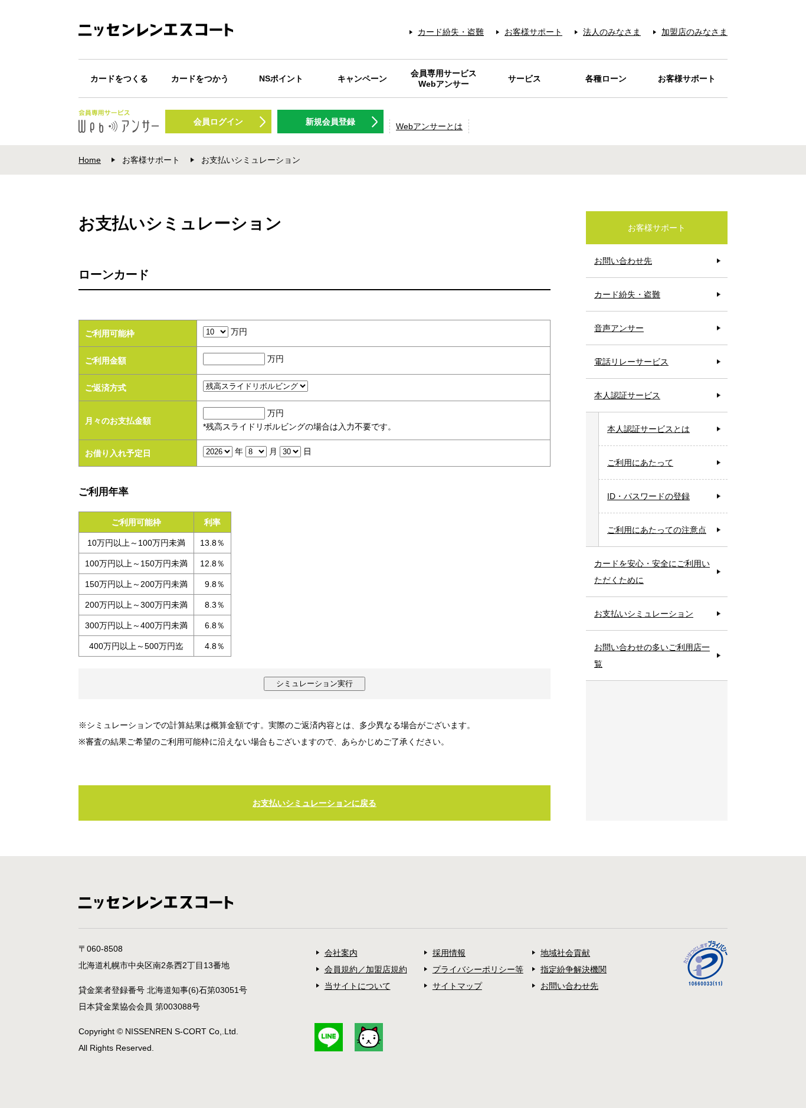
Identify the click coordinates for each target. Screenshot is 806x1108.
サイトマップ (457, 986)
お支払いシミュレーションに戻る (314, 803)
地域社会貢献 (565, 953)
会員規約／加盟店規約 (366, 969)
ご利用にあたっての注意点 (656, 530)
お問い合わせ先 (623, 260)
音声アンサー (619, 328)
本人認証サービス (627, 395)
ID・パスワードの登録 (648, 496)
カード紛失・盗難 (451, 32)
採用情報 (449, 953)
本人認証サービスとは (648, 429)
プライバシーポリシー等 (478, 969)
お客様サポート (533, 32)
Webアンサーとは (429, 126)
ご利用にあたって (640, 462)
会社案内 (341, 953)
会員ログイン (218, 121)
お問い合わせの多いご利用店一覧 (652, 655)
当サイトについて (358, 986)
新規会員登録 (330, 121)
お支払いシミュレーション (643, 613)
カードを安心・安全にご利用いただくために (652, 572)
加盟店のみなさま (694, 32)
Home (89, 160)
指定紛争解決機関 (573, 969)
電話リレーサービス (631, 361)
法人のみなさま (612, 32)
